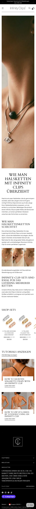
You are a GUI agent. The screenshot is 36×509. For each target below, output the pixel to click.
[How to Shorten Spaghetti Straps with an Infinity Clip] (18, 370)
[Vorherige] (3, 2)
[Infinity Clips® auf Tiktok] (12, 493)
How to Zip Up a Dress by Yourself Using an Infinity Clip (17, 414)
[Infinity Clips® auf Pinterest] (9, 493)
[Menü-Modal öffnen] (3, 8)
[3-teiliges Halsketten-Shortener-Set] (25, 321)
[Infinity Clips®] (18, 8)
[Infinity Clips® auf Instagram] (6, 493)
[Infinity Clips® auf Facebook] (3, 493)
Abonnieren (30, 486)
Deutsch (4, 504)
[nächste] (33, 2)
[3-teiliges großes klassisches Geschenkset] (9, 321)
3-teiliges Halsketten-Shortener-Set (25, 333)
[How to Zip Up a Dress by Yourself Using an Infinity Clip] (18, 403)
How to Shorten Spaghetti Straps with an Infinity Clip (17, 381)
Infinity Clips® (18, 507)
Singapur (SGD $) (15, 504)
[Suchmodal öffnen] (29, 8)
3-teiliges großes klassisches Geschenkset (9, 333)
